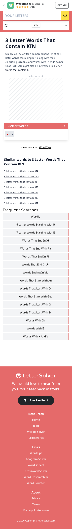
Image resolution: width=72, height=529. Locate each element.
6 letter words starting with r (35, 224)
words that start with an (36, 280)
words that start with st (35, 312)
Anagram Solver (36, 459)
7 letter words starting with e (35, 232)
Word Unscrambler (36, 477)
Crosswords (36, 438)
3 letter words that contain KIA (21, 171)
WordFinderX (36, 465)
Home (36, 420)
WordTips (45, 147)
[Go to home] (36, 375)
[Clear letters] (58, 16)
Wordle (35, 216)
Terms (36, 504)
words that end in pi (35, 256)
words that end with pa (35, 248)
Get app (62, 5)
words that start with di (35, 288)
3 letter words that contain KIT (21, 203)
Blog (36, 426)
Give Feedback (39, 400)
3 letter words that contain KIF (21, 181)
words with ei (36, 328)
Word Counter (36, 483)
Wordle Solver (36, 432)
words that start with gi (35, 304)
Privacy (36, 498)
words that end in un (36, 264)
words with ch (35, 320)
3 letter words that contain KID (21, 176)
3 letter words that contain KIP (21, 187)
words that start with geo (36, 296)
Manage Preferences (36, 510)
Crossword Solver (36, 471)
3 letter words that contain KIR (21, 192)
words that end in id (35, 240)
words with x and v (35, 336)
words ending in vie (35, 272)
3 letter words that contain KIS (21, 197)
